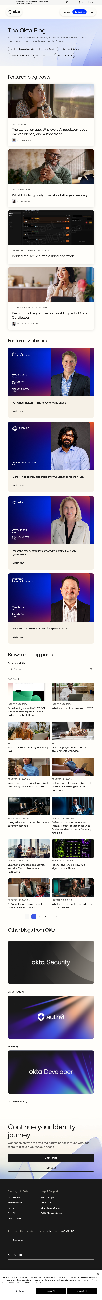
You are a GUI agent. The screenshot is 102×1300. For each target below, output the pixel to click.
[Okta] (14, 12)
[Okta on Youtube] (9, 1254)
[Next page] (75, 916)
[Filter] (91, 669)
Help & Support (48, 1197)
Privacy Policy (28, 1282)
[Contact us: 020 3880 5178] (67, 2)
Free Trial (12, 1213)
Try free (66, 12)
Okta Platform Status (50, 1208)
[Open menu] (92, 12)
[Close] (98, 1274)
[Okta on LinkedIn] (20, 1254)
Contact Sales (14, 1218)
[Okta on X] (15, 1254)
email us (48, 1231)
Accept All (82, 1291)
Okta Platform (14, 1197)
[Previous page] (27, 916)
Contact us (79, 12)
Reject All (51, 1291)
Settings (20, 1291)
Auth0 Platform (15, 1203)
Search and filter (17, 663)
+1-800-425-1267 (66, 1231)
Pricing (11, 1208)
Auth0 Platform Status (51, 1213)
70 (68, 916)
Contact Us (46, 1203)
